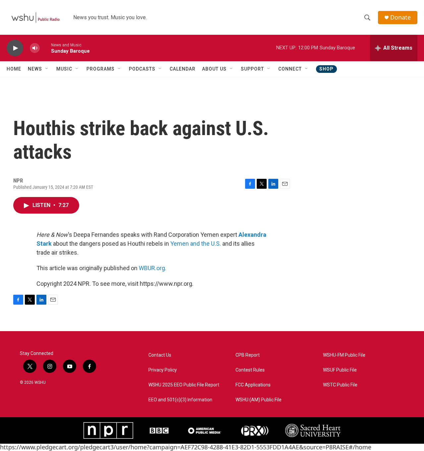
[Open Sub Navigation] (47, 69)
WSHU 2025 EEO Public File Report (183, 384)
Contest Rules (250, 370)
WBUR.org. (152, 268)
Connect (290, 69)
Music (64, 69)
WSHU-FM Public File (344, 355)
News (35, 69)
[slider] (45, 47)
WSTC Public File (340, 384)
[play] (15, 48)
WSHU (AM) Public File (259, 399)
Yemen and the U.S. (195, 243)
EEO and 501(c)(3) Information (180, 399)
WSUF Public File (340, 370)
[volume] (34, 48)
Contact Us (159, 355)
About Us (214, 69)
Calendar (182, 69)
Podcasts (142, 69)
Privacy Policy (162, 370)
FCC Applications (253, 384)
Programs (100, 69)
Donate (400, 17)
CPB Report (248, 355)
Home (14, 69)
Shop (326, 69)
